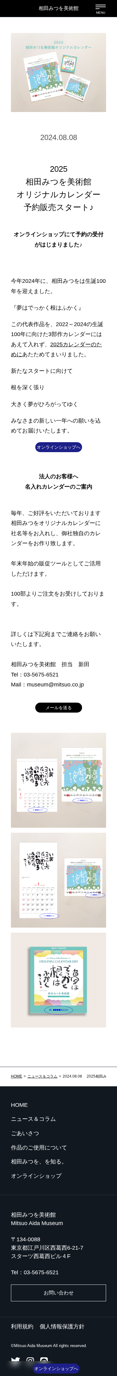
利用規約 (22, 1326)
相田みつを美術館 (59, 8)
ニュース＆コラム (42, 1076)
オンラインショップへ (58, 447)
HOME (16, 1076)
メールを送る (59, 707)
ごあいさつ (25, 1133)
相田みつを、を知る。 (39, 1161)
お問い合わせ (59, 1292)
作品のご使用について (39, 1147)
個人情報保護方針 (62, 1326)
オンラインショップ (36, 1176)
